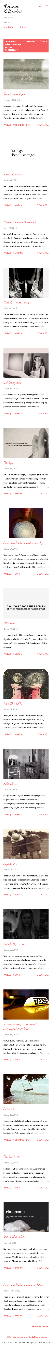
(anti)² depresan (13, 174)
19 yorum (18, 493)
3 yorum (17, 975)
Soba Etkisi (10, 783)
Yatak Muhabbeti (14, 1237)
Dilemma (9, 623)
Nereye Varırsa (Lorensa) (19, 222)
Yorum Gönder (21, 125)
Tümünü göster (37, 41)
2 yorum (17, 333)
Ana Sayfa (8, 27)
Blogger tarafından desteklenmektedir (28, 1337)
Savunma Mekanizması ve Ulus (23, 1285)
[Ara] (40, 5)
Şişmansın (9, 864)
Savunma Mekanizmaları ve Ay (22, 543)
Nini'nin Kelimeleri (12, 8)
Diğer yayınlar (40, 1326)
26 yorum (18, 253)
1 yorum (17, 205)
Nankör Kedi (11, 1157)
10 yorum (18, 1268)
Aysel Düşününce (14, 944)
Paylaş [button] (7, 125)
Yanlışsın (9, 463)
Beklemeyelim (12, 382)
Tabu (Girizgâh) (12, 703)
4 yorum (17, 574)
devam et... (43, 125)
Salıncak (8, 1109)
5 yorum (17, 814)
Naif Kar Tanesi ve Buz (17, 302)
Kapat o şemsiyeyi (14, 94)
